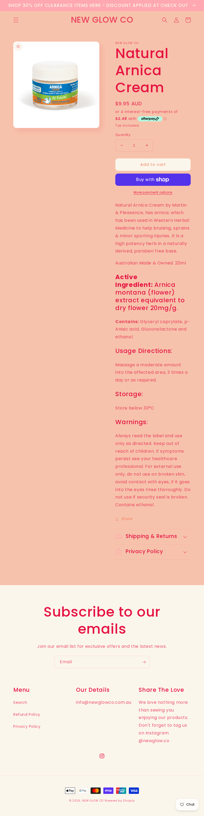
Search (20, 702)
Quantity (122, 134)
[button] (16, 20)
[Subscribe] (144, 662)
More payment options (153, 192)
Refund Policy (26, 714)
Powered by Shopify (120, 801)
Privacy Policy (26, 726)
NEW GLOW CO (93, 801)
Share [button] (127, 518)
